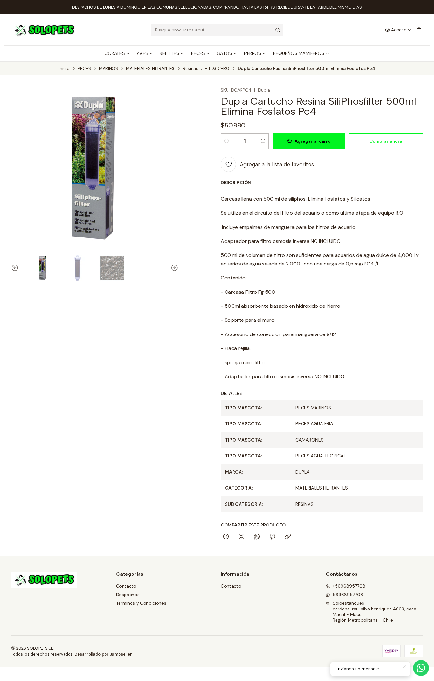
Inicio (64, 68)
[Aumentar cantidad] (263, 141)
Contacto (126, 586)
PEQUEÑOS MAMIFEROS (298, 53)
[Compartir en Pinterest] (272, 537)
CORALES (115, 53)
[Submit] (277, 30)
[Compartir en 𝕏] (241, 537)
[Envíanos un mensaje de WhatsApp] (421, 668)
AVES (142, 53)
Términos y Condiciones (141, 603)
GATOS (224, 53)
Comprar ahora (385, 141)
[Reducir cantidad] (226, 141)
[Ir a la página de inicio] (44, 30)
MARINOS (108, 68)
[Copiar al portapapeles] (287, 537)
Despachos (127, 594)
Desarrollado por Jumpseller (103, 654)
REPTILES (169, 53)
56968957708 (348, 594)
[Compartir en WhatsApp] (257, 537)
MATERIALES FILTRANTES (150, 68)
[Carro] (419, 29)
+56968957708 (349, 586)
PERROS (252, 53)
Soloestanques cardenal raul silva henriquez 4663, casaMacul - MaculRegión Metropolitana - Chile (374, 611)
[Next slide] (173, 268)
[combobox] (217, 30)
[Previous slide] (16, 268)
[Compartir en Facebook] (226, 537)
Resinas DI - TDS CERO (206, 68)
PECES (198, 53)
